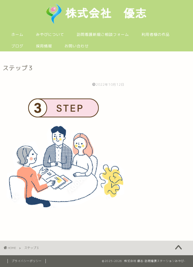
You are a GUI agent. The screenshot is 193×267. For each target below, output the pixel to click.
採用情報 (44, 46)
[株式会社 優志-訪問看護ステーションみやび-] (96, 23)
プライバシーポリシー (27, 261)
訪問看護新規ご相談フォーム (103, 34)
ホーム (17, 34)
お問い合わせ (77, 46)
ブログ (17, 46)
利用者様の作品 (155, 34)
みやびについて (50, 34)
